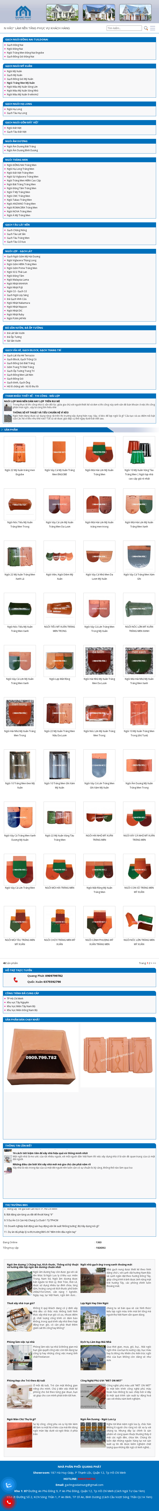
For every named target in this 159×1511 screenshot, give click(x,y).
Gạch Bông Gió (15, 378)
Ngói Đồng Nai (15, 48)
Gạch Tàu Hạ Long (17, 113)
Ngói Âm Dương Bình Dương (22, 150)
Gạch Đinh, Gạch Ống (18, 382)
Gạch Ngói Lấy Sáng (18, 295)
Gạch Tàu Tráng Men (18, 238)
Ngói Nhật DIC (14, 310)
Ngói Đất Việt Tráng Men (20, 172)
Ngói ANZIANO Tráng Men (21, 203)
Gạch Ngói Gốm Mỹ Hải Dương (23, 256)
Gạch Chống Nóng (17, 230)
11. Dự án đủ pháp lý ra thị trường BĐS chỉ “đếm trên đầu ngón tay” (40, 1210)
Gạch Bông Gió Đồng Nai (20, 56)
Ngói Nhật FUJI (15, 287)
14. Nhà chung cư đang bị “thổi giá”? (23, 1228)
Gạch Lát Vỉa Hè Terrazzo (21, 355)
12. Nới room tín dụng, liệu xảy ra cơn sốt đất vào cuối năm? (36, 1216)
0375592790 (52, 982)
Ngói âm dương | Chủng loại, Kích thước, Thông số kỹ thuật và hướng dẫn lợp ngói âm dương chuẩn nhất (43, 1266)
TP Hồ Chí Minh (15, 998)
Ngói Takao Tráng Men (19, 199)
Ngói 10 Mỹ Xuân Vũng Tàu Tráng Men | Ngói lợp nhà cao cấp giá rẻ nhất (139, 474)
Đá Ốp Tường (14, 337)
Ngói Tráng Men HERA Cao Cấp (24, 180)
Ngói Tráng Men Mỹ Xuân (21, 82)
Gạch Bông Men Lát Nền (20, 374)
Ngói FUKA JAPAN (16, 318)
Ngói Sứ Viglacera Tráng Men (22, 176)
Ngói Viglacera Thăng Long (21, 260)
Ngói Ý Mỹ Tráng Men (18, 192)
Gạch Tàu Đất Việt (16, 131)
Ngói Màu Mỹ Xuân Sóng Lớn (22, 86)
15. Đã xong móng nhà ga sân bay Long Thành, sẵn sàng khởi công (40, 1234)
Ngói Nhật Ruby (15, 314)
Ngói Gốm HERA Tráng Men (22, 264)
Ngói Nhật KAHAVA (17, 283)
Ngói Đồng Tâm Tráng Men (21, 188)
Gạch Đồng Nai (15, 45)
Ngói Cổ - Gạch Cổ (17, 291)
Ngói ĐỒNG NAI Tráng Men (21, 165)
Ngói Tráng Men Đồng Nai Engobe (25, 52)
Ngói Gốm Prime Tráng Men (22, 268)
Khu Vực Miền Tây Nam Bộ (21, 1006)
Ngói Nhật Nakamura (18, 303)
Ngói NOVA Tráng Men (19, 211)
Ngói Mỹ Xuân (14, 71)
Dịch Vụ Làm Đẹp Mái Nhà (95, 1342)
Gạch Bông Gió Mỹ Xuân (20, 79)
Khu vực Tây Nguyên (18, 1002)
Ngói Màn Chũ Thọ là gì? (21, 1419)
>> (154, 963)
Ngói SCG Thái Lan (17, 272)
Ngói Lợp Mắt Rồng (59, 679)
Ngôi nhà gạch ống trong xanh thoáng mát (106, 1264)
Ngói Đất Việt (14, 128)
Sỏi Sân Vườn (14, 340)
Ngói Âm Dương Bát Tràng (21, 146)
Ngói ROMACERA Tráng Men (22, 207)
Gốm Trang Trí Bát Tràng (20, 367)
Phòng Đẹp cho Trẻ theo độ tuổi (26, 1380)
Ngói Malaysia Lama (18, 279)
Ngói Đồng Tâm (15, 275)
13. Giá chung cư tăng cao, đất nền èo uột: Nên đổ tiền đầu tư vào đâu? (42, 1222)
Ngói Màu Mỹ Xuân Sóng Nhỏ (22, 90)
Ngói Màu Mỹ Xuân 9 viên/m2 (22, 94)
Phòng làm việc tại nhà (21, 1342)
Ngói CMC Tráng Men (18, 196)
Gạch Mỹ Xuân (14, 75)
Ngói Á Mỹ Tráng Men (18, 215)
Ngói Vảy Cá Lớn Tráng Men (20, 887)
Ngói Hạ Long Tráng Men (20, 169)
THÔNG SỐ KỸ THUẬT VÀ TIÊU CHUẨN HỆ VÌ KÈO (41, 412)
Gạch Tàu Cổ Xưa (16, 241)
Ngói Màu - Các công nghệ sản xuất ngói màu (31, 1196)
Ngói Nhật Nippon (17, 306)
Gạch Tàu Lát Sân (16, 234)
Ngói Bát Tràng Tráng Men (21, 184)
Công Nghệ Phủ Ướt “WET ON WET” (101, 1380)
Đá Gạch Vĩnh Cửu (17, 299)
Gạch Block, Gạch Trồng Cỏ (21, 359)
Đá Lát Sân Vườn (16, 333)
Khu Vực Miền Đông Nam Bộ (22, 1010)
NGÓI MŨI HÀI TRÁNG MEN (59, 887)
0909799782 (54, 976)
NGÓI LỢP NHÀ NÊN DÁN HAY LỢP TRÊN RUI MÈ (32, 401)
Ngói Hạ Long (14, 109)
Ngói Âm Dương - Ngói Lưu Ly (98, 1419)
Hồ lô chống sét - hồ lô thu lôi (23, 386)
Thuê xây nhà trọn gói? (21, 1303)
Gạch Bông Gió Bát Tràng (21, 363)
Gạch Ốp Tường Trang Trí (21, 371)
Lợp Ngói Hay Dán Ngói (94, 1303)
